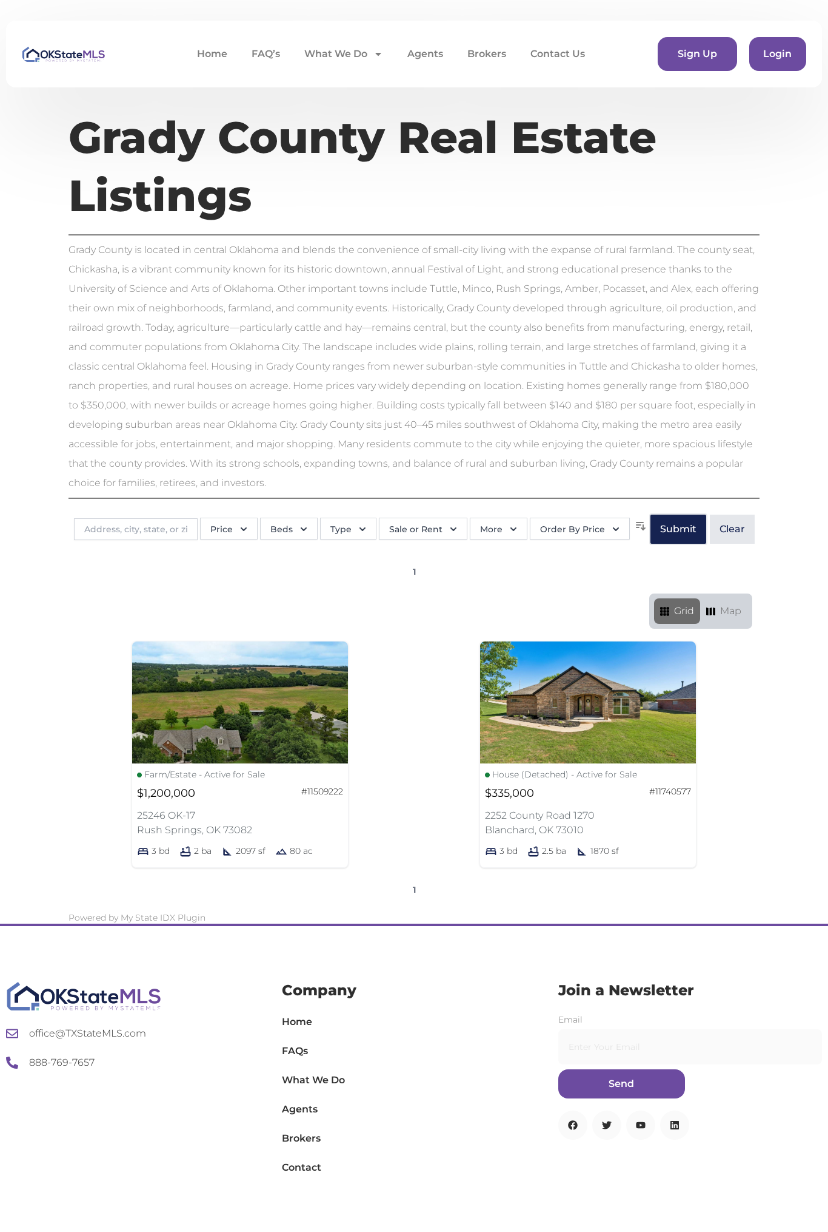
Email (570, 1019)
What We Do (335, 53)
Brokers (486, 53)
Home (212, 53)
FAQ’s (266, 53)
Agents (425, 53)
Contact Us (557, 53)
